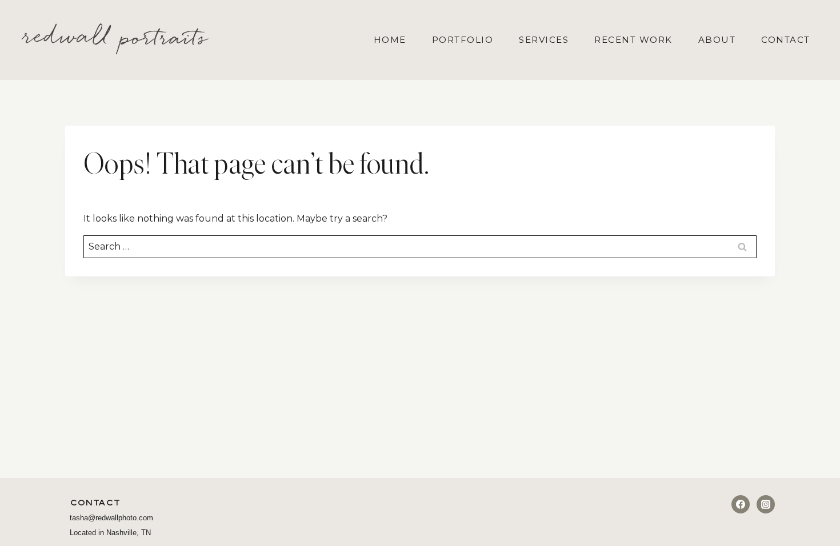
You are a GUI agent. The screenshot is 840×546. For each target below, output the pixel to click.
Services (544, 39)
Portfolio (463, 39)
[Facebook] (740, 504)
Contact (785, 39)
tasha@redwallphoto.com (111, 517)
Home (390, 39)
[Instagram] (766, 504)
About (717, 39)
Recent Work (633, 39)
